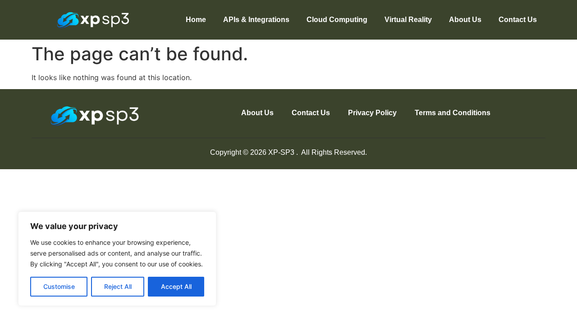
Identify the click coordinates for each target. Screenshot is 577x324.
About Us (465, 19)
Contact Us (518, 19)
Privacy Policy (372, 113)
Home (196, 19)
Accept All (176, 286)
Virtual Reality (408, 19)
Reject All (118, 286)
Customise (59, 286)
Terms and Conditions (452, 113)
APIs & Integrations (256, 19)
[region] (117, 259)
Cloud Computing (337, 19)
